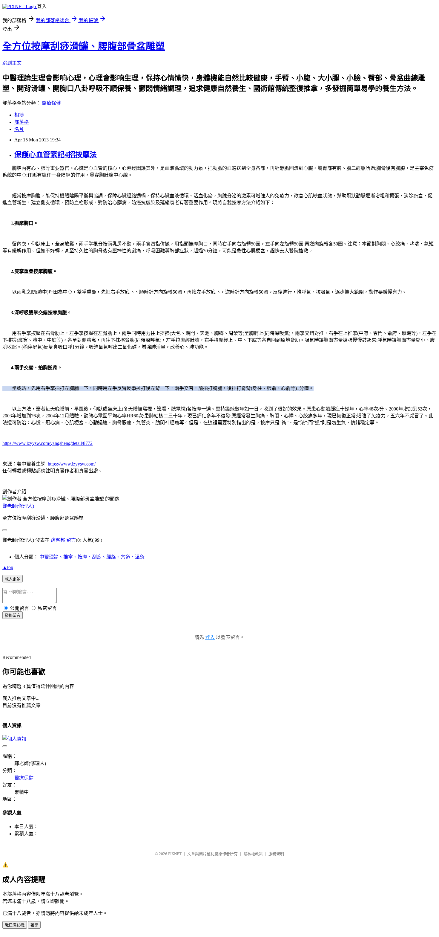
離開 (34, 925)
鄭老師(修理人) (18, 506)
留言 (71, 540)
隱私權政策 (253, 853)
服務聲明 (276, 853)
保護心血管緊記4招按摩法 (55, 154)
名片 (19, 129)
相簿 (19, 114)
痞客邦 (58, 540)
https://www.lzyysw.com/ (72, 463)
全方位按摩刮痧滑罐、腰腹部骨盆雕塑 (83, 46)
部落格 (21, 122)
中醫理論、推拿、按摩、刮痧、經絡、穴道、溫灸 (92, 556)
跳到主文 (12, 62)
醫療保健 (51, 103)
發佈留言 (12, 615)
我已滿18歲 (14, 925)
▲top (7, 567)
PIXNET (175, 853)
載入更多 (12, 579)
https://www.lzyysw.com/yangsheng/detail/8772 (47, 443)
